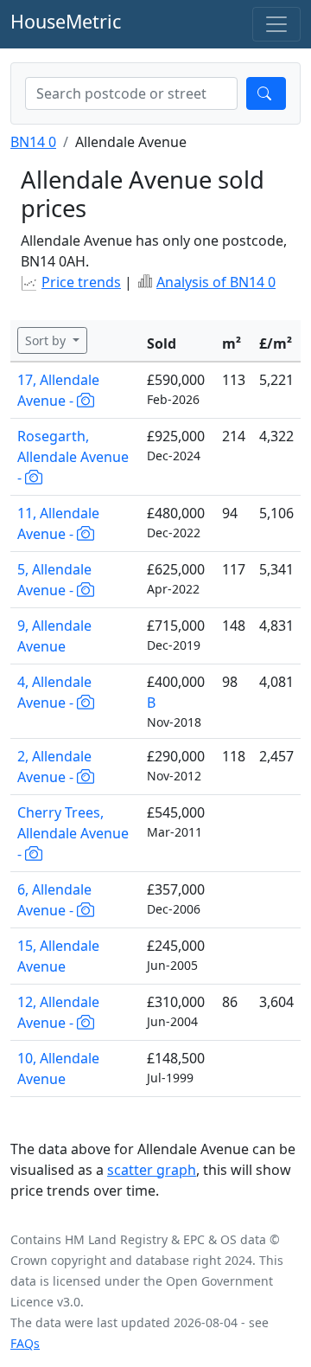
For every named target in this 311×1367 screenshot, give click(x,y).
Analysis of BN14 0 (216, 282)
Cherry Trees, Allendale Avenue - (73, 833)
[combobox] (131, 93)
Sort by (47, 340)
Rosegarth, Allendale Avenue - (73, 457)
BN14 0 (33, 141)
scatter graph (151, 1169)
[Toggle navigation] (276, 24)
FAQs (25, 1343)
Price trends (81, 282)
